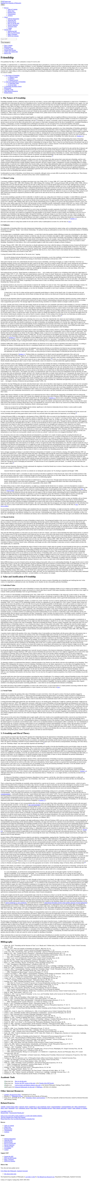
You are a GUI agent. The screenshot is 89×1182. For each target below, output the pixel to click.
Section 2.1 (12, 337)
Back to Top (7, 53)
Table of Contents (12, 9)
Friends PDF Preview (10, 50)
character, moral (23, 1106)
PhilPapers (39, 1087)
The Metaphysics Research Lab (45, 1177)
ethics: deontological (80, 1106)
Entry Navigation (5, 42)
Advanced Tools (12, 26)
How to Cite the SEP (13, 23)
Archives (10, 15)
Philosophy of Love (17, 1096)
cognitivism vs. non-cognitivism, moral (39, 1106)
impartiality (12, 1108)
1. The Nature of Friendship (11, 75)
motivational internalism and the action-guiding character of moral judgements (65, 902)
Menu (2, 4)
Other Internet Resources (11, 91)
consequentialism (5, 794)
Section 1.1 (22, 354)
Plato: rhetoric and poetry (60, 1108)
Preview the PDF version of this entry (25, 1083)
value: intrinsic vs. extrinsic (79, 1108)
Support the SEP (12, 31)
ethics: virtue (4, 1108)
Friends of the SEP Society (46, 1083)
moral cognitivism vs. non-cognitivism (16, 902)
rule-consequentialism (34, 805)
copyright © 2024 (30, 1177)
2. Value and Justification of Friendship (15, 81)
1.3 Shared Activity (13, 80)
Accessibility (7, 1148)
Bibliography (7, 47)
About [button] (6, 17)
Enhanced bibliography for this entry (25, 1087)
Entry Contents (8, 45)
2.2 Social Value (12, 85)
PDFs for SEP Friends (14, 33)
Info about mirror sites (10, 1174)
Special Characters (13, 25)
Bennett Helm (4, 1113)
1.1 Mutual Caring (13, 77)
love (69, 221)
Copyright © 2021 (6, 1111)
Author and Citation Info (11, 51)
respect (69, 1108)
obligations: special (24, 1108)
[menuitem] (48, 9)
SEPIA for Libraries (13, 36)
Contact (10, 28)
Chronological (11, 14)
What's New (11, 11)
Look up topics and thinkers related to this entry (28, 1085)
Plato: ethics (33, 1108)
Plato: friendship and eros (45, 1108)
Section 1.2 (80, 136)
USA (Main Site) (14, 1171)
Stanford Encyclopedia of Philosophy (11, 3)
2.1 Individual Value (13, 83)
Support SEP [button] (7, 29)
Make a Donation (12, 34)
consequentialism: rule (67, 1106)
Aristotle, (12, 1094)
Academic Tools (8, 48)
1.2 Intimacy (11, 78)
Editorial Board (12, 22)
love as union (10, 490)
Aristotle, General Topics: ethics (9, 1106)
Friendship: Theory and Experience (35, 1097)
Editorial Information (13, 18)
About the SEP (12, 20)
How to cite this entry (21, 1081)
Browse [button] (6, 8)
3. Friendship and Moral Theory (13, 86)
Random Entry (12, 12)
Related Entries (8, 92)
